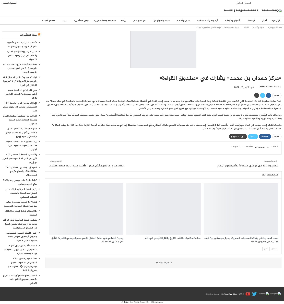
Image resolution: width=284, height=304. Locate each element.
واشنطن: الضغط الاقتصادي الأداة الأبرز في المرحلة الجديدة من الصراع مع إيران (19, 158)
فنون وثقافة (183, 20)
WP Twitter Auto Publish (130, 302)
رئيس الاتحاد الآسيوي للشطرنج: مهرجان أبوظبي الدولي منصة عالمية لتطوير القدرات (21, 237)
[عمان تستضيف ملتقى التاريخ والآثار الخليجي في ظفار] (163, 209)
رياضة (123, 20)
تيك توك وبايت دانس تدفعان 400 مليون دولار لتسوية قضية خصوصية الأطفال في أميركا (20, 81)
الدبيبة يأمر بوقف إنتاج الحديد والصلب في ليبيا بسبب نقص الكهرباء (22, 55)
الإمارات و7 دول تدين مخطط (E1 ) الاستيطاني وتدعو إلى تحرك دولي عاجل (20, 107)
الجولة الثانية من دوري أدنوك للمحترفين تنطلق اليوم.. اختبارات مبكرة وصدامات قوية (20, 250)
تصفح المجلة (48, 20)
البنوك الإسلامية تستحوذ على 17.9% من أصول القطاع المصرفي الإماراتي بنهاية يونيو (21, 133)
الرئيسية (276, 20)
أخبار (264, 20)
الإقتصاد (251, 20)
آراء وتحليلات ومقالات (207, 20)
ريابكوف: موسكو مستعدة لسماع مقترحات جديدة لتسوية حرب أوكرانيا (21, 146)
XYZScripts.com (157, 302)
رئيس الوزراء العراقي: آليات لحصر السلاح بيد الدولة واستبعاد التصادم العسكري (21, 193)
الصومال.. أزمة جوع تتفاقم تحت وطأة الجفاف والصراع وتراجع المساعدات (21, 171)
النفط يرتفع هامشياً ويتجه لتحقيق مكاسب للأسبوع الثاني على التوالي (20, 279)
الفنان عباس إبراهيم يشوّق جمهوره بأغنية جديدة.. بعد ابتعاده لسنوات (86, 166)
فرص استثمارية (81, 20)
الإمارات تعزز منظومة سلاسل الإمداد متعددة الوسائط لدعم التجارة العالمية (20, 120)
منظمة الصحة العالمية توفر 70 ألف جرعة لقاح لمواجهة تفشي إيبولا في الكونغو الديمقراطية (20, 224)
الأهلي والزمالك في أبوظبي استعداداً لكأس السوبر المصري (247, 166)
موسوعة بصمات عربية (105, 20)
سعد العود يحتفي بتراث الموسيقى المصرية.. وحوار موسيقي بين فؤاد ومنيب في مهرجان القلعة (22, 264)
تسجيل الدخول (243, 3)
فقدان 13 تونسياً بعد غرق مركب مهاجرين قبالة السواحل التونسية (20, 204)
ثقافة (280, 71)
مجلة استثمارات (28, 35)
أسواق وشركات (232, 20)
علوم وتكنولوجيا (162, 20)
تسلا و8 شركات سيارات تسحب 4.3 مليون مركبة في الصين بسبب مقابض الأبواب (20, 68)
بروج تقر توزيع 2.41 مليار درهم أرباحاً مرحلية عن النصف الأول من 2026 (21, 94)
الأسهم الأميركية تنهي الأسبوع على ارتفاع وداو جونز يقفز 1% (22, 45)
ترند (64, 20)
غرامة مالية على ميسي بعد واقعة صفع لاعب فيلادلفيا (20, 182)
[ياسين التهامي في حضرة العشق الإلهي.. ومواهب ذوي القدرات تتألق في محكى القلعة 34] (86, 209)
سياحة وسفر (139, 20)
